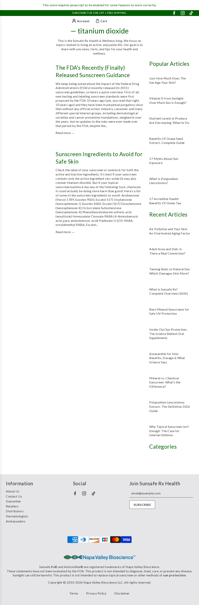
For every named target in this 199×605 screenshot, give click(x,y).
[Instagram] (182, 13)
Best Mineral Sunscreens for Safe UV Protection (169, 311)
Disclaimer (122, 593)
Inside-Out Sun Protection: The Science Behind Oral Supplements (168, 334)
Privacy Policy (96, 593)
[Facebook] (174, 13)
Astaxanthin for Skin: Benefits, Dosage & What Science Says (167, 358)
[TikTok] (191, 13)
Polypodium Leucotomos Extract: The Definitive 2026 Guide (169, 406)
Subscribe (142, 504)
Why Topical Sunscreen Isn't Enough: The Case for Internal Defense (169, 431)
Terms (73, 593)
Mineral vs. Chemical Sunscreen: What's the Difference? (165, 382)
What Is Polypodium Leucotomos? (163, 181)
